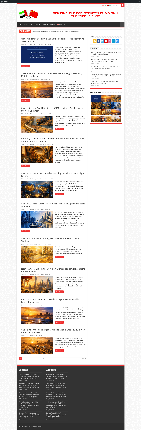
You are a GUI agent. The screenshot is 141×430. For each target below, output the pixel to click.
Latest (26, 24)
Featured (34, 114)
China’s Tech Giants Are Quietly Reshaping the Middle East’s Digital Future (29, 415)
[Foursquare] (113, 41)
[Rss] (95, 41)
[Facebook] (98, 41)
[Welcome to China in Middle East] (28, 14)
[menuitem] (2, 1)
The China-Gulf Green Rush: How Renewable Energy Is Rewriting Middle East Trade (29, 385)
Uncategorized (36, 209)
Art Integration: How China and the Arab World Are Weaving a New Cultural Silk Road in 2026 (29, 404)
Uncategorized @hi (37, 144)
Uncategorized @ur (37, 179)
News (42, 44)
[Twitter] (102, 41)
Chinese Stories (36, 44)
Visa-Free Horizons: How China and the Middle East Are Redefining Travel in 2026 (29, 376)
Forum (52, 24)
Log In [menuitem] (6, 1)
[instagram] (117, 41)
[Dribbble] (109, 41)
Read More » (25, 66)
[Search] (122, 5)
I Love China (35, 24)
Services (44, 24)
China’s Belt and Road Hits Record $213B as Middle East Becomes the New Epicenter (56, 31)
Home (20, 24)
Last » (43, 358)
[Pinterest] (106, 41)
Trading (37, 79)
